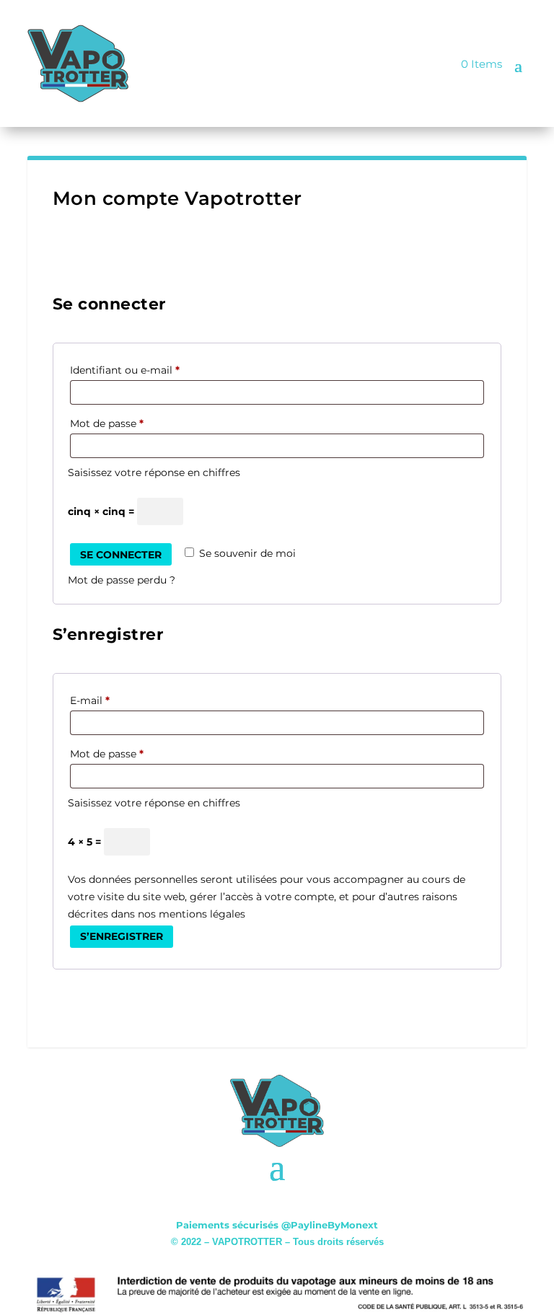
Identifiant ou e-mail (129, 371)
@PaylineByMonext (329, 1225)
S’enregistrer (121, 936)
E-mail (94, 702)
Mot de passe (110, 425)
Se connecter (121, 554)
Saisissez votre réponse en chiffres (154, 472)
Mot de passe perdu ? (121, 579)
